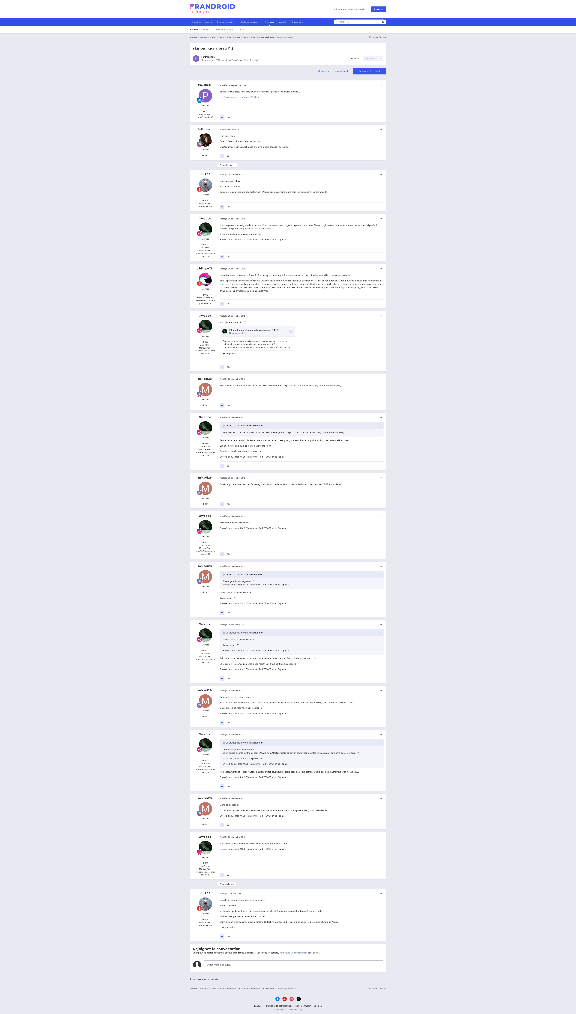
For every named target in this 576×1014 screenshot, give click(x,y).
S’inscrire (378, 9)
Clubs (241, 29)
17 (206, 111)
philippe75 (204, 268)
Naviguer (269, 22)
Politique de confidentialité (279, 1006)
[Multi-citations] (222, 117)
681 (206, 405)
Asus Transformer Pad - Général (242, 60)
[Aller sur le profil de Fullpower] (205, 140)
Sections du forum (249, 22)
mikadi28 (205, 379)
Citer (229, 117)
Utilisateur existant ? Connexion (350, 9)
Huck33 (205, 174)
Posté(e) (233, 85)
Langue (258, 1006)
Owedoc (205, 218)
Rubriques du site (225, 22)
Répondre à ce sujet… (220, 964)
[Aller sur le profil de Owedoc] (205, 229)
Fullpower (205, 129)
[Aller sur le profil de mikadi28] (205, 389)
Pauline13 (210, 57)
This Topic (371, 22)
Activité (282, 22)
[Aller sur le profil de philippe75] (205, 279)
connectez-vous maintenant (293, 952)
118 (206, 295)
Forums (194, 29)
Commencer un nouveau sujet (333, 71)
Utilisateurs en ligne (224, 29)
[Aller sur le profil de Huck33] (205, 185)
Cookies (318, 1006)
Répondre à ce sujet (369, 71)
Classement (297, 22)
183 (206, 244)
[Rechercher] (383, 22)
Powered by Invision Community (288, 1009)
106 (206, 200)
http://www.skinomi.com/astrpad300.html (239, 97)
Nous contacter (303, 1006)
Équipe (206, 29)
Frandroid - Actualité (202, 22)
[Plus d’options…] (381, 85)
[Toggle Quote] (224, 425)
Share (356, 58)
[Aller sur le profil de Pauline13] (196, 58)
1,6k (206, 155)
